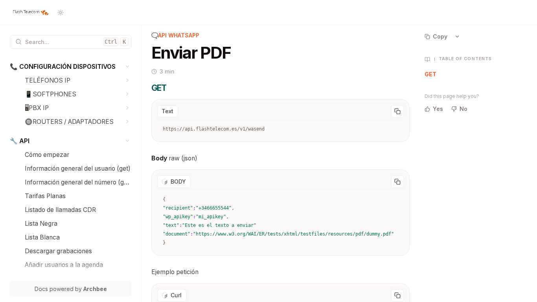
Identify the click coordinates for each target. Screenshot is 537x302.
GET (430, 74)
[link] (71, 67)
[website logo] (30, 12)
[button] (127, 67)
